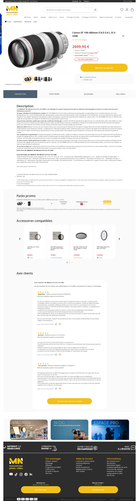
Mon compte (80, 471)
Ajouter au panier (104, 67)
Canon (35, 22)
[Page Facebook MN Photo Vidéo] (26, 474)
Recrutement (111, 463)
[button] (67, 262)
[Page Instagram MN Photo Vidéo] (21, 474)
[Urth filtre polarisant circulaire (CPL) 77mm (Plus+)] (58, 236)
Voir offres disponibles (85, 59)
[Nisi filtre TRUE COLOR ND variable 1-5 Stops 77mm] (81, 236)
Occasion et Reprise (52, 471)
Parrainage (49, 463)
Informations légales (114, 465)
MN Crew (48, 473)
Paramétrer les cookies (114, 471)
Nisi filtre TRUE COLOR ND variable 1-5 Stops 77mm (80, 248)
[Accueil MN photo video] (14, 11)
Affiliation (48, 465)
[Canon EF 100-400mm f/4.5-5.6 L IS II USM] (20, 203)
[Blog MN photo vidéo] (69, 430)
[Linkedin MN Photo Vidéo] (31, 474)
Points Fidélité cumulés (81, 55)
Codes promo (50, 469)
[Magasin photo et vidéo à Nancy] (29, 430)
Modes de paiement (83, 467)
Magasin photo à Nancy (84, 469)
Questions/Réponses (83, 463)
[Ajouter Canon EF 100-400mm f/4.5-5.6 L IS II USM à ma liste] (123, 36)
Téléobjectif (27, 22)
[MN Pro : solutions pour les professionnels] (110, 430)
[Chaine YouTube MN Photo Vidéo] (11, 474)
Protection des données (115, 469)
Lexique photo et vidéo (115, 473)
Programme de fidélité (53, 467)
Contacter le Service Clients (85, 461)
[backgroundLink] (1, 250)
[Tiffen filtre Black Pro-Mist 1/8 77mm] (104, 236)
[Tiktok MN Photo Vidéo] (16, 474)
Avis (120, 94)
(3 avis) (84, 40)
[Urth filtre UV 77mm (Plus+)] (35, 236)
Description (20, 94)
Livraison (79, 465)
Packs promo (54, 94)
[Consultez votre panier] (132, 10)
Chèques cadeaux (51, 461)
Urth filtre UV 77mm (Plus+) (33, 247)
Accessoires (88, 94)
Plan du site (111, 475)
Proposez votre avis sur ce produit (69, 401)
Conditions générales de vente (117, 467)
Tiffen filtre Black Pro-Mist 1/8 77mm (103, 247)
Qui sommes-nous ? (113, 461)
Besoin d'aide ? (128, 1)
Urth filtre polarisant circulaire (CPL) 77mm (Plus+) (56, 248)
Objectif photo (17, 22)
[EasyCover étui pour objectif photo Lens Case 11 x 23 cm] (29, 203)
